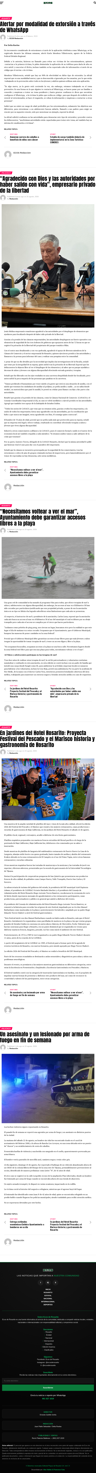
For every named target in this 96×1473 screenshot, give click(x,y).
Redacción (13, 199)
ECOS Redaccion (16, 38)
